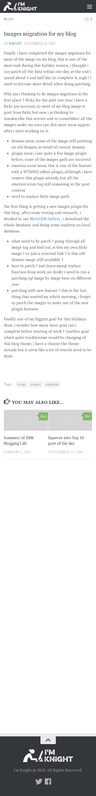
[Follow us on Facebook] (48, 781)
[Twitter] (38, 781)
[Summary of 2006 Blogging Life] (26, 420)
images (36, 384)
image (21, 384)
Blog (9, 18)
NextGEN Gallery (45, 218)
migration (52, 384)
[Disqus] (48, 533)
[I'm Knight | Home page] (25, 6)
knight (15, 43)
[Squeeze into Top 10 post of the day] (70, 420)
